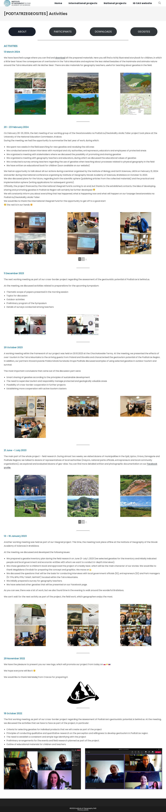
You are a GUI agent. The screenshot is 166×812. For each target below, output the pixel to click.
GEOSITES (144, 31)
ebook (154, 463)
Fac (149, 463)
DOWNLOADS (103, 31)
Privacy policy (83, 810)
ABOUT (22, 31)
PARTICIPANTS (63, 31)
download (60, 57)
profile (7, 467)
